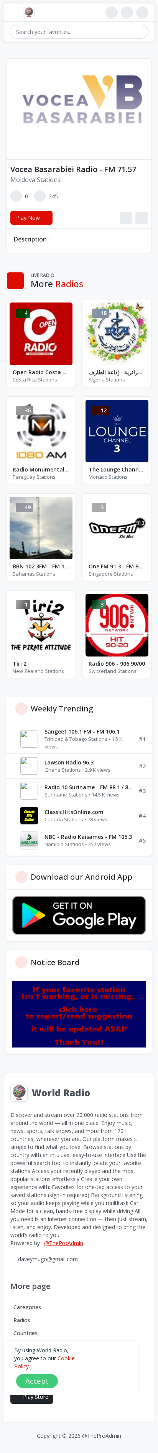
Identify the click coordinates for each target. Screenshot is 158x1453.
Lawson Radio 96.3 (69, 762)
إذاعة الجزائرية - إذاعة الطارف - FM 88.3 (117, 372)
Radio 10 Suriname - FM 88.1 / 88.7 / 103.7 (88, 787)
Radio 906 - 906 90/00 (117, 663)
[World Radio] (30, 12)
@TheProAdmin (63, 1243)
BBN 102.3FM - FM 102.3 (41, 566)
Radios (21, 1320)
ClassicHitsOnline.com (74, 812)
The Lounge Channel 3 (117, 469)
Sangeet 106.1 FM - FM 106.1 (82, 731)
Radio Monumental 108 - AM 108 (41, 469)
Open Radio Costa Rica (41, 372)
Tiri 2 (19, 663)
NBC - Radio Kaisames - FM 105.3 (88, 836)
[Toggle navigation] (13, 13)
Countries (25, 1333)
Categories (27, 1307)
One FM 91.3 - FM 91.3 (117, 566)
